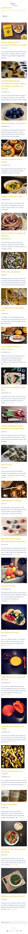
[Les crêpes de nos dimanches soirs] (14, 296)
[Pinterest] (20, 931)
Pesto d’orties (6, 464)
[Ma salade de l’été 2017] (14, 617)
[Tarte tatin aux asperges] (14, 260)
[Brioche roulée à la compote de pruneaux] (14, 221)
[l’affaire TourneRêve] (14, 796)
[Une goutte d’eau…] (14, 570)
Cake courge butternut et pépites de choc (11, 347)
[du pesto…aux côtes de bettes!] (14, 880)
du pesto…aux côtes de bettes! (13, 896)
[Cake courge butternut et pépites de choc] (14, 335)
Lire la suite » (8, 364)
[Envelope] (7, 931)
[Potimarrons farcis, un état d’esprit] (14, 148)
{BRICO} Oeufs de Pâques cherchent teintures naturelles (13, 540)
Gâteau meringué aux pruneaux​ (13, 123)
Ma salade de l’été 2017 (10, 632)
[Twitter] (17, 931)
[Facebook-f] (14, 931)
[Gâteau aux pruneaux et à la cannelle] (14, 756)
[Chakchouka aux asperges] (14, 489)
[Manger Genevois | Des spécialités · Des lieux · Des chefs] (14, 31)
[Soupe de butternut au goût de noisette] (14, 661)
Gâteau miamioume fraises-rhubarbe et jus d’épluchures (12, 427)
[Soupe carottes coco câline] (14, 185)
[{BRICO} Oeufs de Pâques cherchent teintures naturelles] (14, 526)
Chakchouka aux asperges (11, 500)
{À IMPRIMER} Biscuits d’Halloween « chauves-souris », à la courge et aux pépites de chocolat (13, 85)
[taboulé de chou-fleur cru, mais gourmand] (14, 833)
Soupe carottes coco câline (11, 196)
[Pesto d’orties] (14, 453)
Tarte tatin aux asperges (10, 271)
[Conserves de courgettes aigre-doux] (14, 375)
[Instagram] (11, 931)
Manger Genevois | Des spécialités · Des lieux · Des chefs (14, 43)
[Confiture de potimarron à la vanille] (14, 710)
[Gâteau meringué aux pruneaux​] (14, 111)
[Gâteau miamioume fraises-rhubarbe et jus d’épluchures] (14, 414)
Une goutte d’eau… (8, 586)
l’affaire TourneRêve (9, 804)
